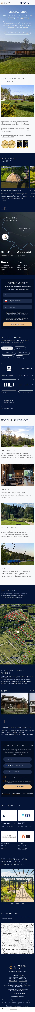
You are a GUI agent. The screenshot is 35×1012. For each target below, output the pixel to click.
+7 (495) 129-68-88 (27, 793)
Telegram (23, 981)
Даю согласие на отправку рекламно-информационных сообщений (17, 319)
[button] (17, 33)
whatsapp (16, 793)
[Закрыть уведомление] (34, 1008)
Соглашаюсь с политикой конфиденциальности (13, 312)
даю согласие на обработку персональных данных (17, 314)
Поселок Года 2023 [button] (25, 135)
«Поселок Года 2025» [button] (8, 137)
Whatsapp (13, 981)
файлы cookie (13, 1008)
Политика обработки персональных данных (17, 1003)
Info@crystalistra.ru (17, 978)
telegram (6, 793)
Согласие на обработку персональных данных (17, 1000)
